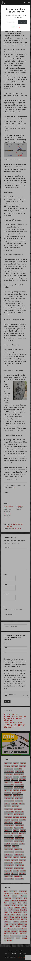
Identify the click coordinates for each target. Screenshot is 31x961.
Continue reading (15, 27)
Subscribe (22, 22)
